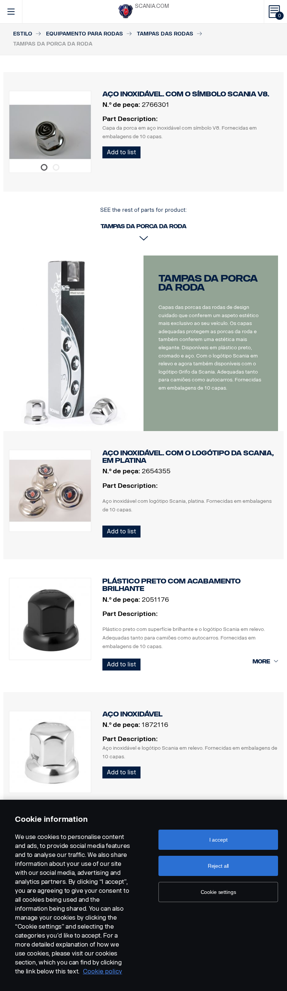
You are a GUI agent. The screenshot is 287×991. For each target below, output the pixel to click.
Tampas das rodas (165, 34)
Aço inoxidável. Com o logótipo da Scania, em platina (188, 456)
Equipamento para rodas (84, 34)
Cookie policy (102, 971)
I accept (218, 840)
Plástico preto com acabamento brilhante (171, 584)
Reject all (218, 866)
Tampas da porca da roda (208, 283)
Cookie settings (218, 892)
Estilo (22, 34)
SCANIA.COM (152, 6)
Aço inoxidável (132, 714)
